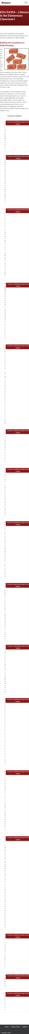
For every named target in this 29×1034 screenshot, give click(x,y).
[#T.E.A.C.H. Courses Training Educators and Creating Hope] (6, 2)
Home (7, 1027)
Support (24, 1027)
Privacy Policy (15, 1027)
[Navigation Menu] (26, 2)
